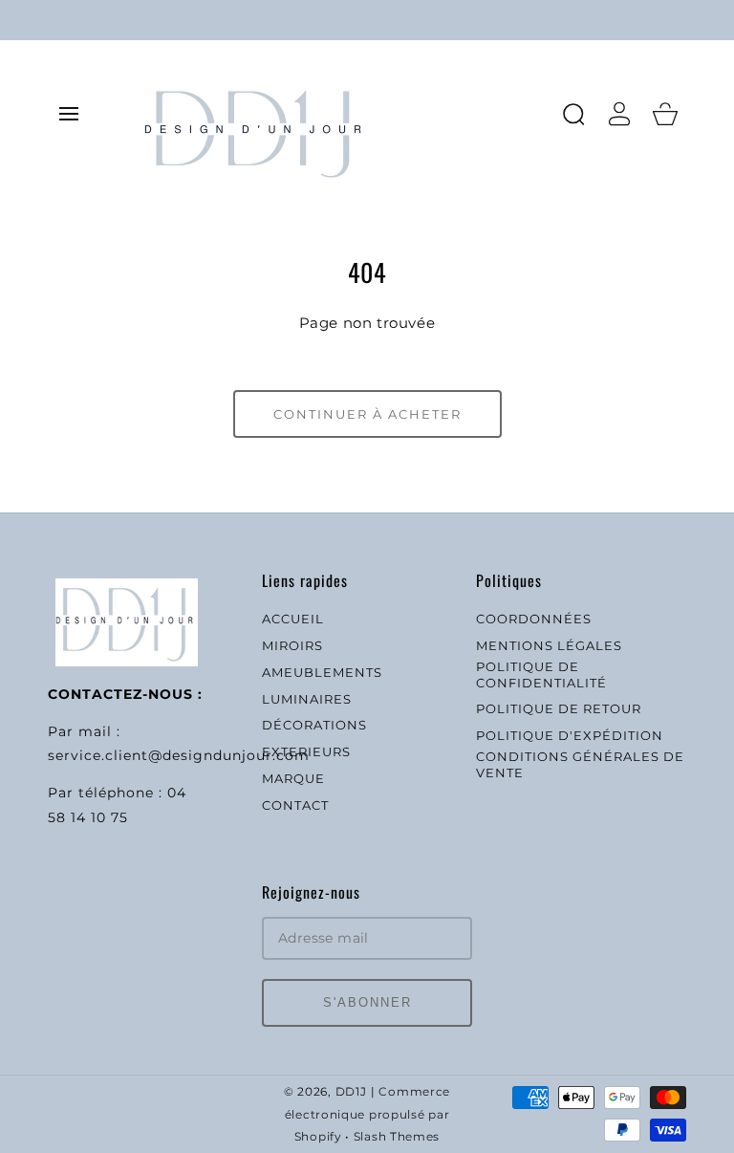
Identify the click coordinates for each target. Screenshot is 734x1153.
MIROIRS (292, 645)
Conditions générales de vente (580, 764)
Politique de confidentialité (541, 674)
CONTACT (295, 805)
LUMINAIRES (307, 699)
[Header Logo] (342, 113)
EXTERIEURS (306, 751)
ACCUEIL (293, 618)
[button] (69, 114)
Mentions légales (549, 645)
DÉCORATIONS (314, 724)
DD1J (351, 1092)
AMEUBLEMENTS (322, 672)
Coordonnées (534, 618)
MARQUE (293, 778)
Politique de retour (558, 708)
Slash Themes (397, 1136)
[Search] (573, 113)
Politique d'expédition (569, 735)
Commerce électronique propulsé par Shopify (367, 1114)
